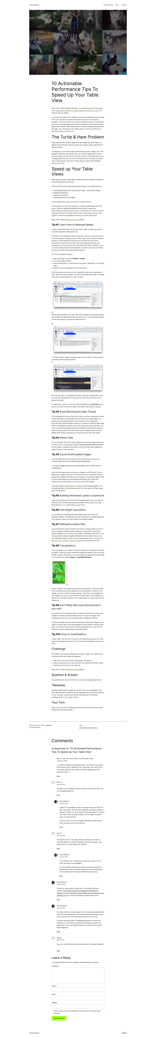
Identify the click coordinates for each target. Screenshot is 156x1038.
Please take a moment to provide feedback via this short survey (77, 110)
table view (91, 728)
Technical (48, 725)
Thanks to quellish (75, 540)
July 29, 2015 (61, 784)
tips (96, 728)
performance (83, 728)
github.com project (72, 220)
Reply (58, 776)
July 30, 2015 (63, 857)
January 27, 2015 (62, 761)
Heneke (79, 486)
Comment (56, 966)
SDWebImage (69, 486)
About (117, 5)
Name (54, 986)
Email (54, 994)
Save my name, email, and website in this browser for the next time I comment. (77, 1012)
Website (54, 1002)
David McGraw (34, 5)
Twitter (124, 1033)
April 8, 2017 (61, 940)
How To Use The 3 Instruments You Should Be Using (75, 758)
